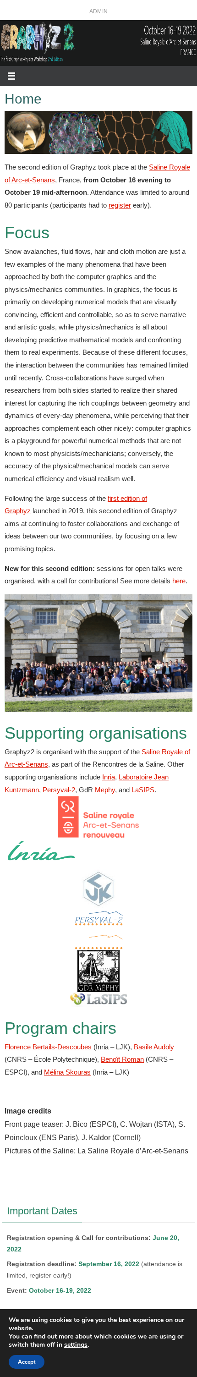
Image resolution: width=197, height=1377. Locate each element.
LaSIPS (142, 790)
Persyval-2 (59, 790)
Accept (26, 1362)
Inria (108, 777)
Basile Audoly (154, 1047)
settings (76, 1345)
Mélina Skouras (67, 1072)
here (179, 581)
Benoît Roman (122, 1059)
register (120, 205)
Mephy (105, 790)
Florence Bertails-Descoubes (48, 1047)
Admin (98, 11)
